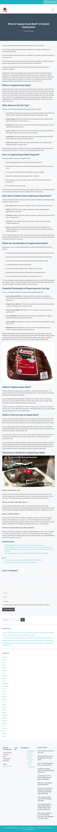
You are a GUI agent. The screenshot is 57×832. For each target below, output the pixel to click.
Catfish (4, 667)
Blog (29, 753)
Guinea (4, 689)
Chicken (4, 670)
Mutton (4, 696)
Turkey (4, 728)
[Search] (23, 619)
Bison (3, 665)
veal (3, 731)
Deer (3, 678)
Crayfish (4, 675)
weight (4, 736)
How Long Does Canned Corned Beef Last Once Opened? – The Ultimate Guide (29, 547)
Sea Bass (4, 718)
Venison (4, 733)
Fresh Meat (5, 686)
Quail (3, 710)
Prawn (4, 707)
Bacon (4, 660)
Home (30, 757)
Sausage (4, 715)
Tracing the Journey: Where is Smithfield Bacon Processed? (46, 770)
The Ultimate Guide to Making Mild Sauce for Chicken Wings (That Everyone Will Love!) (27, 638)
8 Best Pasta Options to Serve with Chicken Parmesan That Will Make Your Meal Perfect (27, 640)
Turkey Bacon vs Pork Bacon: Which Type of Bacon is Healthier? (44, 777)
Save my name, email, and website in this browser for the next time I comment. (26, 605)
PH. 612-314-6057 (50, 2)
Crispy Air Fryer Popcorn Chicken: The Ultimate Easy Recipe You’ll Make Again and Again (28, 632)
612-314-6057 (7, 766)
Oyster (4, 699)
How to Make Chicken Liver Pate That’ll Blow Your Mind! (18, 635)
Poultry (4, 704)
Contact (30, 755)
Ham (3, 691)
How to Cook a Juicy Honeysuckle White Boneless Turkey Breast (23, 560)
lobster (4, 694)
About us (31, 751)
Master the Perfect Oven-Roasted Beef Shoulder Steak (45, 757)
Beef (5, 558)
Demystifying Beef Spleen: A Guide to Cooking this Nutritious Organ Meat (27, 553)
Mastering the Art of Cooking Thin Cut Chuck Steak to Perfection (24, 545)
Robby (32, 31)
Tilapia (4, 723)
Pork (3, 702)
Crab (3, 673)
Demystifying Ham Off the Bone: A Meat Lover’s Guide (20, 562)
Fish (3, 681)
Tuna (3, 725)
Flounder (4, 683)
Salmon (4, 712)
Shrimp (4, 720)
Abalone (4, 657)
